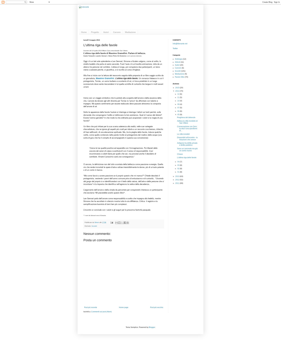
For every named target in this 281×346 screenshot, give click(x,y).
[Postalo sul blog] (119, 222)
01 (178, 172)
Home (84, 32)
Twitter (175, 48)
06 (178, 111)
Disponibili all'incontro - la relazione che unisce (187, 138)
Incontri (94, 226)
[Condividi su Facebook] (124, 222)
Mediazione (130, 32)
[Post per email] (112, 222)
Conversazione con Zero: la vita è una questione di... (187, 129)
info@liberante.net (180, 44)
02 (178, 169)
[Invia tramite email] (116, 222)
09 (178, 104)
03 (178, 165)
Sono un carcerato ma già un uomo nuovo (187, 150)
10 (178, 101)
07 (178, 108)
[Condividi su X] (122, 222)
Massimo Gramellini (105, 78)
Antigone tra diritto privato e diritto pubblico (187, 144)
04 (178, 162)
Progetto (95, 32)
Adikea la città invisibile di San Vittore (187, 122)
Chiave (180, 154)
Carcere (117, 32)
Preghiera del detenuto (186, 117)
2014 (177, 91)
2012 (177, 180)
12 (178, 94)
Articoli (177, 62)
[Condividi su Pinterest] (127, 222)
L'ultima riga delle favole (186, 157)
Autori (106, 32)
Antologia (179, 59)
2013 (177, 176)
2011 (177, 183)
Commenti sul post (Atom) (101, 312)
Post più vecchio (156, 307)
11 (178, 97)
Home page (123, 307)
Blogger (152, 327)
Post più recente (90, 307)
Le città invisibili (183, 134)
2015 (177, 88)
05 (178, 115)
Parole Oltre (179, 77)
